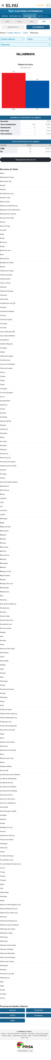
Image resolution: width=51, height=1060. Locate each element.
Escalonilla (3, 417)
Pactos (40, 16)
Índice (23, 1037)
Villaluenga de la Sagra (7, 929)
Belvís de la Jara (5, 250)
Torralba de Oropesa (7, 856)
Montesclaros (4, 592)
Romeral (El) (4, 770)
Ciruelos (2, 376)
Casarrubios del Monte (7, 336)
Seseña (2, 823)
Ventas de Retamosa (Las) (8, 909)
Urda (1, 888)
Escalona (3, 413)
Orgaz (2, 669)
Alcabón (2, 185)
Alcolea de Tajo (5, 197)
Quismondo (4, 746)
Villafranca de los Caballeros (9, 925)
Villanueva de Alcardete (8, 945)
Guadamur (3, 449)
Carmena (3, 315)
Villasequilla (4, 965)
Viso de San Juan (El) (7, 974)
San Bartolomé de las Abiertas (10, 774)
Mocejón (3, 579)
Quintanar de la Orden (7, 742)
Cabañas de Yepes (6, 275)
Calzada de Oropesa (6, 291)
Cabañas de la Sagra (7, 271)
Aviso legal (31, 1033)
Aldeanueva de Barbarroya (9, 206)
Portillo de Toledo (6, 709)
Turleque (3, 880)
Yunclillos (3, 994)
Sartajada (3, 815)
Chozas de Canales (6, 368)
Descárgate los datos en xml (25, 160)
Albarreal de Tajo (5, 181)
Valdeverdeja (4, 892)
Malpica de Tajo (5, 527)
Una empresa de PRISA (24, 1045)
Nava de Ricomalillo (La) (8, 604)
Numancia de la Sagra (7, 649)
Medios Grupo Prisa (24, 1050)
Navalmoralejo (5, 616)
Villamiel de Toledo (6, 933)
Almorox (3, 222)
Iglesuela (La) (4, 486)
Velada (2, 900)
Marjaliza (3, 539)
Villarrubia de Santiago (7, 957)
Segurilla (3, 819)
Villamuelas (4, 941)
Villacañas (3, 917)
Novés (2, 644)
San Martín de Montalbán (8, 779)
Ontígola (3, 665)
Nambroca (3, 600)
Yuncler (2, 990)
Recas (2, 754)
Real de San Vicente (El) (8, 750)
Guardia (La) (4, 453)
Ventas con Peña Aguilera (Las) (10, 904)
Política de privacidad (41, 1033)
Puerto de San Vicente (7, 730)
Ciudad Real (38, 1010)
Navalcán (3, 612)
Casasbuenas (4, 340)
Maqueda (3, 535)
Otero (2, 677)
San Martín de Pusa (6, 783)
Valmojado (3, 896)
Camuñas (3, 307)
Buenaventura (4, 258)
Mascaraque (4, 547)
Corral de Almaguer (6, 393)
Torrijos (2, 872)
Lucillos (2, 514)
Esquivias (3, 425)
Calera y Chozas (5, 283)
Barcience (3, 242)
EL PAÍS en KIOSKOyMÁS (40, 1035)
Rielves (2, 762)
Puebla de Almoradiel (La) (8, 714)
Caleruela (3, 287)
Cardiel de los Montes (7, 311)
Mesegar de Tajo (5, 571)
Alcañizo (3, 189)
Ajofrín (2, 173)
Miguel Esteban (5, 575)
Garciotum (3, 441)
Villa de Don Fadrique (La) (8, 921)
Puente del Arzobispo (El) (8, 726)
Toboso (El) (3, 848)
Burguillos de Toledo (7, 263)
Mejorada (3, 559)
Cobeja (2, 380)
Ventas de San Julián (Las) (9, 913)
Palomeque (4, 681)
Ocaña (2, 657)
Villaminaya (4, 937)
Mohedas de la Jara (6, 583)
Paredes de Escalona (7, 689)
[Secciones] (3, 5)
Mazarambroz (4, 555)
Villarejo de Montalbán (7, 953)
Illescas (2, 494)
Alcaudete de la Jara (7, 193)
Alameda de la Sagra (7, 177)
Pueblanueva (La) (6, 722)
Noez (1, 636)
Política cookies (6, 1035)
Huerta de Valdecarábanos (9, 482)
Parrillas (3, 693)
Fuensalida (3, 433)
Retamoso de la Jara (7, 758)
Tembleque (3, 844)
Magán (2, 523)
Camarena (3, 295)
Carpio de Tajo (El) (6, 319)
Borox (2, 254)
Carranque (3, 323)
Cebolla (2, 352)
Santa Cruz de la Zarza (7, 799)
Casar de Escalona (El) (7, 332)
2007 (44, 21)
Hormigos (3, 474)
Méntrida (3, 567)
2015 (19, 21)
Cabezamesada (5, 279)
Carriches (3, 328)
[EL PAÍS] (12, 5)
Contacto (3, 1033)
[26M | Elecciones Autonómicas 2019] (25, 11)
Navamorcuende (5, 628)
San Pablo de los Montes (8, 787)
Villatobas (3, 969)
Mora (1, 596)
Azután (2, 238)
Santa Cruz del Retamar (8, 803)
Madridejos (3, 518)
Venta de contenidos (13, 1033)
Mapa (29, 1035)
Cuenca (12, 1015)
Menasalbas (4, 563)
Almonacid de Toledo (7, 218)
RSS (27, 1037)
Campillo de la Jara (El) (7, 303)
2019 (7, 21)
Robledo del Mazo (6, 766)
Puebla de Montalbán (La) (8, 718)
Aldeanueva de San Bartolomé (10, 210)
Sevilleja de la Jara (6, 827)
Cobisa (2, 384)
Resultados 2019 (30, 16)
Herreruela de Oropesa (7, 462)
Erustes (2, 409)
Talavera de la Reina (7, 839)
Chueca (2, 372)
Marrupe (3, 543)
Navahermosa (4, 608)
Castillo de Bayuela (6, 344)
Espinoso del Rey (5, 421)
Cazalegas (3, 348)
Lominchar (3, 510)
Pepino (2, 701)
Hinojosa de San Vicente (8, 466)
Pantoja (2, 685)
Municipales (13, 27)
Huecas (2, 478)
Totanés (2, 876)
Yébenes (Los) (4, 978)
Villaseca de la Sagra (7, 961)
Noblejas (3, 632)
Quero (2, 738)
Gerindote (3, 445)
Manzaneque (4, 531)
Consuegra (3, 388)
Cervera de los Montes (7, 364)
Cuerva (2, 397)
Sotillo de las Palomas (7, 835)
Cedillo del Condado (6, 356)
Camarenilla (4, 299)
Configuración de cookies (19, 1035)
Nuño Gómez (4, 653)
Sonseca (3, 831)
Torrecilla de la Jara (6, 860)
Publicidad (24, 1033)
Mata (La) (3, 551)
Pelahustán (3, 697)
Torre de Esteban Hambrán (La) (10, 864)
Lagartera (3, 498)
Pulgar (2, 734)
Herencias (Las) (5, 458)
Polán (2, 705)
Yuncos (2, 998)
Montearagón (4, 588)
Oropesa (3, 673)
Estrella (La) (4, 429)
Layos (2, 502)
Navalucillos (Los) (6, 624)
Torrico (2, 868)
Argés (2, 234)
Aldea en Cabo (5, 202)
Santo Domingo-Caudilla (8, 811)
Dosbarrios (3, 405)
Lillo (1, 506)
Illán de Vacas (4, 490)
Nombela (3, 640)
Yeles (2, 982)
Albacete (12, 1010)
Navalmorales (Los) (6, 620)
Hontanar (3, 470)
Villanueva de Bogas (6, 949)
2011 (31, 21)
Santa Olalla (4, 807)
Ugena (2, 884)
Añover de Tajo (5, 226)
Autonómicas (38, 27)
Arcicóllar (3, 230)
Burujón (2, 267)
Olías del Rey (4, 661)
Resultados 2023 (15, 16)
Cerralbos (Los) (5, 360)
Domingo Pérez (5, 401)
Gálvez (2, 437)
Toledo (2, 852)
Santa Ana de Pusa (6, 795)
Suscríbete (40, 5)
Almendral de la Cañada (8, 214)
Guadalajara (38, 1015)
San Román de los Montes (8, 791)
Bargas (2, 246)
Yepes (2, 986)
